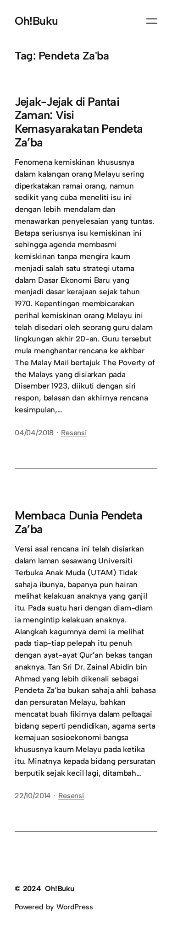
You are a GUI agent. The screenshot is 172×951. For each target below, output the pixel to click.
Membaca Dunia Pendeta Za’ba (78, 522)
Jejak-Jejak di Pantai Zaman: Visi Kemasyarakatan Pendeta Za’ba (79, 122)
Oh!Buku (36, 20)
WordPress (74, 906)
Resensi (74, 432)
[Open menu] (151, 21)
